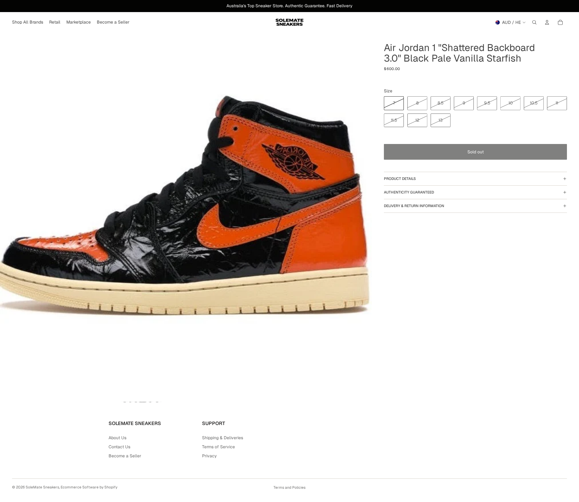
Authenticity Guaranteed (409, 192)
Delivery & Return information (414, 205)
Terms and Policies (289, 487)
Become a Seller (125, 456)
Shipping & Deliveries (222, 437)
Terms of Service (218, 446)
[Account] (547, 22)
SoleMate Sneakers (42, 487)
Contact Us (119, 446)
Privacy (209, 456)
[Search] (534, 22)
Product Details (400, 178)
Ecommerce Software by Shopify (89, 487)
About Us (117, 437)
